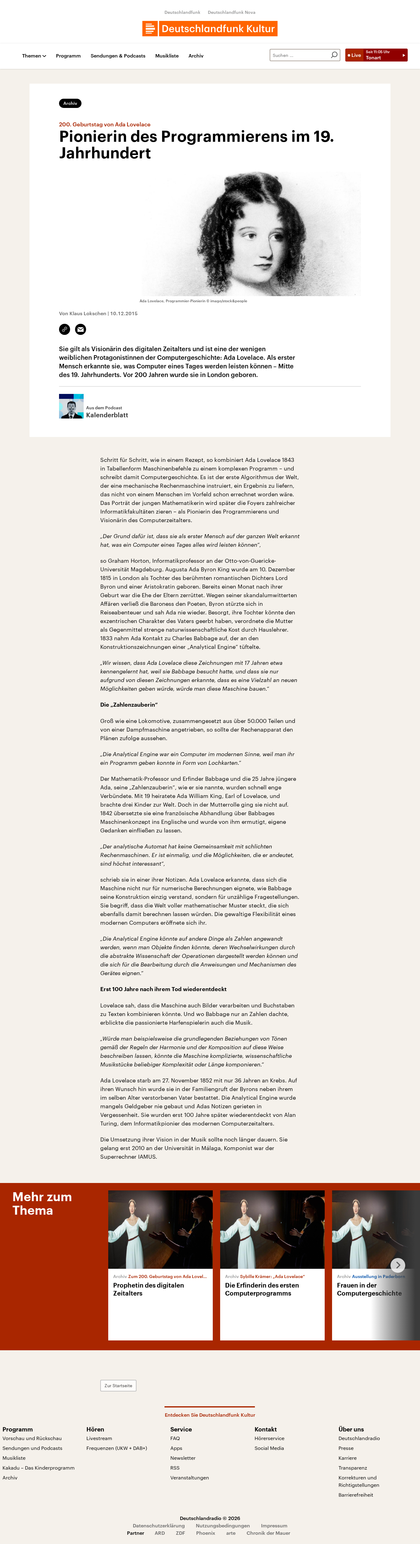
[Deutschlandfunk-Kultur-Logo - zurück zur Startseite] (210, 28)
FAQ (175, 1438)
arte (231, 1533)
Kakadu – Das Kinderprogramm (38, 1468)
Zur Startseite (118, 1385)
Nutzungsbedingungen (223, 1525)
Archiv (196, 55)
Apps (176, 1448)
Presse (346, 1448)
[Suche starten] (334, 55)
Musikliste (167, 55)
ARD (160, 1533)
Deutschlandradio (359, 1438)
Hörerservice (269, 1438)
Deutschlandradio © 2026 (210, 1518)
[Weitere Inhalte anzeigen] (395, 1265)
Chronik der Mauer (268, 1533)
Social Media (269, 1448)
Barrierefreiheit (356, 1495)
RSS (175, 1468)
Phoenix (205, 1533)
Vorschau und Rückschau (32, 1438)
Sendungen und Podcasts (32, 1448)
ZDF (180, 1533)
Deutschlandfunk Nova (232, 12)
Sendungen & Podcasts (118, 55)
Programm (68, 55)
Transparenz (353, 1468)
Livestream (99, 1438)
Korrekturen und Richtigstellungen (359, 1481)
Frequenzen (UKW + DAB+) (116, 1448)
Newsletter (183, 1458)
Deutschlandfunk (182, 12)
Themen (31, 55)
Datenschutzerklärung (159, 1525)
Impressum (274, 1525)
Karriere (348, 1458)
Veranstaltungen (189, 1477)
